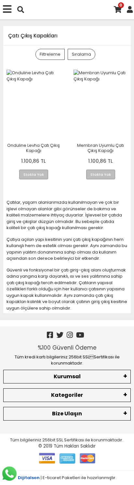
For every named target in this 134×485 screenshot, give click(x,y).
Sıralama (81, 54)
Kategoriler (67, 395)
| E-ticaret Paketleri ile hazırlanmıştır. (67, 478)
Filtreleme (50, 54)
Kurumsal (67, 376)
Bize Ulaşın (67, 413)
